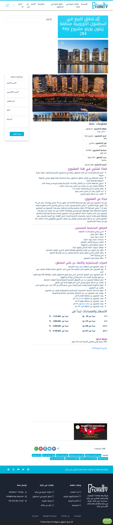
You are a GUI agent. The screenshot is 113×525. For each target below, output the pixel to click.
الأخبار (33, 4)
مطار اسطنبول (84, 303)
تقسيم (81, 298)
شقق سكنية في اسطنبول (93, 455)
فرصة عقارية (47, 501)
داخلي (99, 348)
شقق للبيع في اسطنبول (57, 5)
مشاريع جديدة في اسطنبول (88, 458)
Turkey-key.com (46, 522)
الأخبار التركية (73, 501)
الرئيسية (84, 4)
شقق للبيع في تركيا (62, 455)
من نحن (28, 5)
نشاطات (94, 348)
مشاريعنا (41, 4)
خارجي (104, 348)
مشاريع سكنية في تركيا (57, 458)
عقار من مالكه (46, 505)
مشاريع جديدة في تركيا (72, 458)
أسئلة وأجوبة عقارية (71, 496)
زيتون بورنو (101, 131)
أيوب (82, 306)
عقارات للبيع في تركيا (73, 5)
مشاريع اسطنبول (103, 458)
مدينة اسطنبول (36, 455)
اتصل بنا (20, 5)
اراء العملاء (74, 492)
